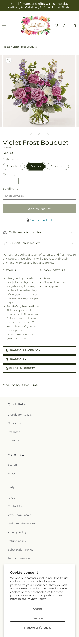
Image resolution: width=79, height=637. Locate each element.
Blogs (12, 473)
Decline (37, 618)
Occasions (14, 423)
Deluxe (35, 166)
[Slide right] (48, 134)
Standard (14, 166)
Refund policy (17, 541)
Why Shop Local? (19, 515)
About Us (14, 440)
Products (14, 432)
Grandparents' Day (20, 414)
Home (6, 46)
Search (12, 464)
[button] (57, 25)
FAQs (11, 497)
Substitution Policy (20, 549)
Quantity (9, 174)
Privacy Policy (36, 599)
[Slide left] (31, 134)
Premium (58, 166)
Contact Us (15, 506)
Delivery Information (22, 523)
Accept (37, 609)
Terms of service (19, 558)
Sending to (16, 189)
